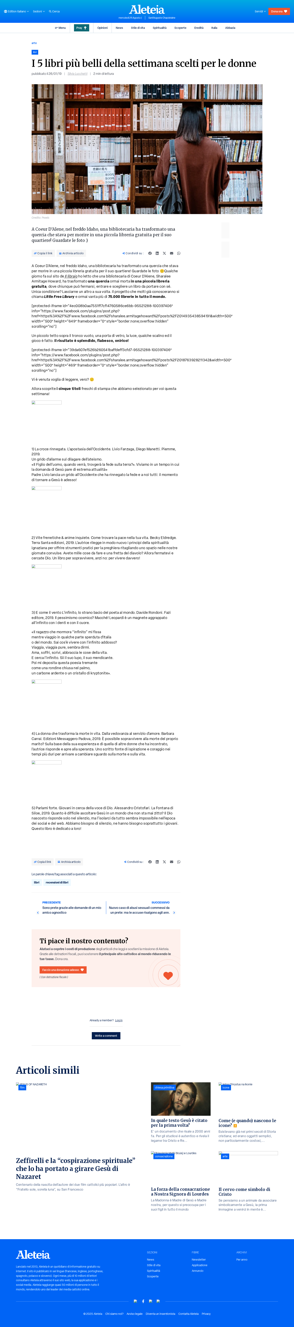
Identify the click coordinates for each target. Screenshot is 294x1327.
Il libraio (71, 276)
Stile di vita (138, 28)
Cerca (56, 11)
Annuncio (197, 1271)
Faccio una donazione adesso (60, 970)
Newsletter (199, 1259)
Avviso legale (135, 1314)
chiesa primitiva (164, 1087)
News (119, 28)
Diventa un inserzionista (160, 1314)
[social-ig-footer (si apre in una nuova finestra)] (158, 1301)
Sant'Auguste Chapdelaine (161, 17)
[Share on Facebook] (150, 253)
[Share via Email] (171, 253)
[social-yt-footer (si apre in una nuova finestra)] (135, 1301)
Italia (214, 28)
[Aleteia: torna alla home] (147, 9)
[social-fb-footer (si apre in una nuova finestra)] (143, 1301)
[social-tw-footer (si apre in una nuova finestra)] (151, 1301)
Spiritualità (159, 28)
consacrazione (164, 1156)
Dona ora (276, 11)
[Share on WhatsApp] (178, 253)
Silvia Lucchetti (77, 74)
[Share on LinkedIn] (157, 253)
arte (34, 43)
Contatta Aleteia (188, 1314)
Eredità (198, 28)
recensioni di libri (57, 882)
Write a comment (106, 1036)
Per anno (241, 1259)
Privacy (206, 1314)
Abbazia (230, 28)
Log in (119, 1020)
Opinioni (102, 28)
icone (226, 1087)
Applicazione (199, 1265)
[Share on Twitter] (164, 253)
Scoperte (180, 28)
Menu (62, 28)
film (22, 1087)
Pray (79, 28)
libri (36, 882)
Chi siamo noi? (114, 1314)
